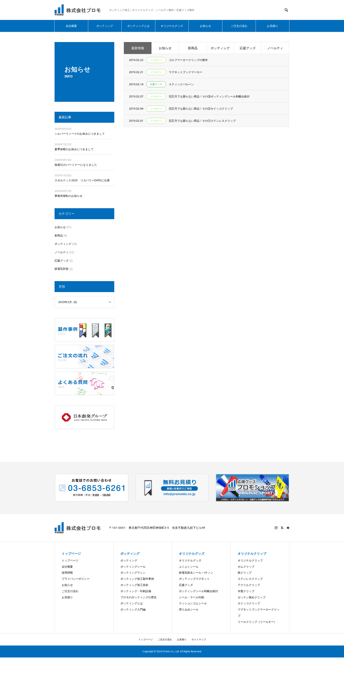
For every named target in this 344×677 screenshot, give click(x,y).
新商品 (192, 48)
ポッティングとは (138, 26)
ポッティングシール (133, 566)
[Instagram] (276, 527)
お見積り (272, 26)
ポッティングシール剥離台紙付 (198, 591)
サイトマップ (199, 639)
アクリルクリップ (249, 585)
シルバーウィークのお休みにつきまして (80, 133)
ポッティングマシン (133, 572)
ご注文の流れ (239, 26)
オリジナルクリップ (250, 560)
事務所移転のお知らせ (68, 196)
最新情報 (137, 48)
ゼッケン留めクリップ (252, 597)
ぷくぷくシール (188, 566)
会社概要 (71, 26)
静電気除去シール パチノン (196, 572)
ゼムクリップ (246, 566)
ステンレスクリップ (250, 579)
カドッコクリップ (249, 603)
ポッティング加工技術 (134, 585)
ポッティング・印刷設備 (135, 591)
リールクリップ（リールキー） (257, 622)
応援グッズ (248, 48)
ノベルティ (275, 48)
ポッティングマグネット (194, 579)
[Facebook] (288, 527)
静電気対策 (61, 269)
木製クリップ (246, 591)
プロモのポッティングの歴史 (138, 597)
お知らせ (205, 26)
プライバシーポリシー (76, 579)
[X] (282, 527)
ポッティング (104, 26)
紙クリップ (245, 572)
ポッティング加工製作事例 (137, 579)
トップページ (70, 560)
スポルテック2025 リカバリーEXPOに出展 (82, 180)
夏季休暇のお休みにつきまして (74, 149)
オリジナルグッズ (172, 26)
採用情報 (67, 572)
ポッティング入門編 (133, 609)
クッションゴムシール (193, 603)
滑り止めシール (188, 609)
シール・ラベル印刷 (191, 597)
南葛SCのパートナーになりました (76, 165)
